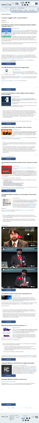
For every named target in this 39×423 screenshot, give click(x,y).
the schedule (21, 77)
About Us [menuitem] (13, 8)
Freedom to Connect (11, 383)
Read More (8, 63)
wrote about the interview (8, 211)
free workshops (24, 187)
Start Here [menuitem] (31, 11)
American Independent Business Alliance (19, 30)
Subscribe (17, 417)
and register (7, 61)
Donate (22, 3)
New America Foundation (22, 98)
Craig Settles (23, 76)
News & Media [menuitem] (20, 8)
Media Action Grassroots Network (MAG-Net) (17, 137)
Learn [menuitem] (25, 11)
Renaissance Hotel (18, 188)
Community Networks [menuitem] (16, 11)
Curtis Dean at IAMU (15, 80)
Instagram (22, 5)
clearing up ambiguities (5, 135)
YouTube (27, 5)
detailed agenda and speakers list (11, 337)
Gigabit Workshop (27, 367)
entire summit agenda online (11, 187)
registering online (29, 356)
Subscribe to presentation (1, 409)
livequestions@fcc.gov (26, 373)
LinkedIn (25, 5)
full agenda (25, 60)
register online (6, 80)
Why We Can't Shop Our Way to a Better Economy (15, 58)
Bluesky (26, 3)
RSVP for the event (4, 156)
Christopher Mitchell (17, 365)
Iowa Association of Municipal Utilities (20, 71)
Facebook (29, 3)
